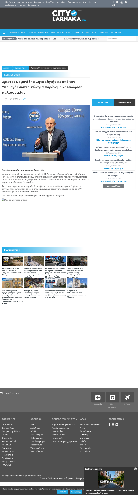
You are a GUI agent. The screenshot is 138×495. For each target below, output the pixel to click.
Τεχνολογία (85, 448)
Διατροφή (84, 438)
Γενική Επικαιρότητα (113, 155)
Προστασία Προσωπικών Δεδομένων (56, 478)
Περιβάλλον (7, 458)
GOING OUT (32, 32)
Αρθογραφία (10, 5)
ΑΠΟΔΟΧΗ (62, 492)
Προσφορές (57, 438)
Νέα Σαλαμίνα (37, 434)
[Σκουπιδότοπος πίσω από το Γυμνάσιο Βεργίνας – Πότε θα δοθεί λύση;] (12, 260)
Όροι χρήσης (76, 492)
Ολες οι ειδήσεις (113, 186)
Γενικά (5, 434)
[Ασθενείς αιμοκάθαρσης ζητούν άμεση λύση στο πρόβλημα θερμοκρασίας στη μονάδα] (55, 283)
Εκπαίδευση (7, 448)
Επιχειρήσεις (8, 451)
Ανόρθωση (114, 140)
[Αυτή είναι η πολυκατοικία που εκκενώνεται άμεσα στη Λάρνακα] (77, 283)
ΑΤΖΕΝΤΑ (21, 32)
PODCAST (69, 32)
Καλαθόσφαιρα (37, 441)
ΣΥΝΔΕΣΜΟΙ (103, 32)
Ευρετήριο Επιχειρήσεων (63, 424)
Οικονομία (7, 438)
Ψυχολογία (85, 431)
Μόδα (83, 444)
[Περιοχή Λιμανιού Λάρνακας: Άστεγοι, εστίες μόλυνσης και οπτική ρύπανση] (34, 283)
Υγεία (82, 428)
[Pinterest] (114, 5)
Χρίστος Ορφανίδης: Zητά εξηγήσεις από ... (49, 68)
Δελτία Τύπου (58, 434)
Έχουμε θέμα (20, 68)
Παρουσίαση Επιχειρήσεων (64, 441)
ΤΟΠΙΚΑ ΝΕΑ (12, 32)
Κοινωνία (6, 444)
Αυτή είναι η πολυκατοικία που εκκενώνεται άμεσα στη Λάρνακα (76, 293)
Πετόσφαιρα (36, 444)
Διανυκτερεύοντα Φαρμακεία (31, 2)
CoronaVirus (7, 424)
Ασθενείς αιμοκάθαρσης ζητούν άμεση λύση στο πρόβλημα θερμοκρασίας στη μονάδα (55, 293)
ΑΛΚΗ (33, 431)
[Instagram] (127, 2)
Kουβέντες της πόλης (55, 2)
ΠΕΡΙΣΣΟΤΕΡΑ (115, 32)
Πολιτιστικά (7, 454)
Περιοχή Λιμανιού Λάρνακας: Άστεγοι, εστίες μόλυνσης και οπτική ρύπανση (32, 293)
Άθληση (84, 434)
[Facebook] (113, 2)
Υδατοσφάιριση (37, 448)
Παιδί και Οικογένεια (90, 424)
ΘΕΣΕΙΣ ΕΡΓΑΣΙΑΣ (57, 32)
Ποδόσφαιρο (125, 140)
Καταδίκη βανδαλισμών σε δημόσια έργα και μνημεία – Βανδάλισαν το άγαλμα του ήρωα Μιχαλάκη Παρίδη (55, 272)
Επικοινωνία (33, 5)
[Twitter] (118, 2)
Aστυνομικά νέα (108, 127)
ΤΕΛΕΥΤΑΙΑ (102, 102)
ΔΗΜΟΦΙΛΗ (124, 102)
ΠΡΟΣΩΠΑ (79, 32)
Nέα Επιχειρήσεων (60, 428)
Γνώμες (22, 5)
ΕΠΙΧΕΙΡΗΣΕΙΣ (43, 32)
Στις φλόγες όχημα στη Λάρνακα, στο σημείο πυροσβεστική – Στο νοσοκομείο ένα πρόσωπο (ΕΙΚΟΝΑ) (113, 119)
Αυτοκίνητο (85, 451)
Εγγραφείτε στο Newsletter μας (82, 2)
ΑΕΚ (32, 424)
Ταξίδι (83, 441)
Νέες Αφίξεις (58, 431)
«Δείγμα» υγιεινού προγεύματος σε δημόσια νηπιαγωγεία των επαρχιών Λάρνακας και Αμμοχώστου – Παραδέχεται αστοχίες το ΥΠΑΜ (12, 297)
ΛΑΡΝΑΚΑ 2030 (91, 32)
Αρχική (6, 68)
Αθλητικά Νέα (102, 140)
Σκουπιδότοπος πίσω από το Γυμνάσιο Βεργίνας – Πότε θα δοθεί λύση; (12, 271)
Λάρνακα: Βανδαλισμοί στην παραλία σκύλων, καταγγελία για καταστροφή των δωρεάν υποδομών (34, 272)
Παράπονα (10, 2)
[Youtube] (122, 2)
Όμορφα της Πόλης (11, 431)
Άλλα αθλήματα (37, 451)
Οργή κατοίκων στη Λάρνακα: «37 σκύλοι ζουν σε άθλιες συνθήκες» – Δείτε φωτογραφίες (75, 272)
